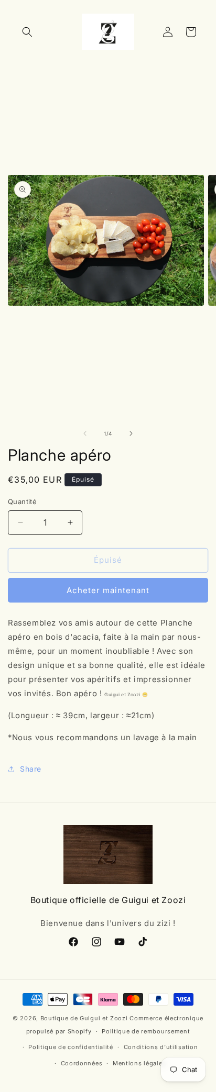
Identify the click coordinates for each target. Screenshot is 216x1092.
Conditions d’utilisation (161, 1047)
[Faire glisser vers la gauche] (84, 433)
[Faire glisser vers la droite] (131, 433)
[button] (27, 31)
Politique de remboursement (146, 1031)
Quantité (22, 501)
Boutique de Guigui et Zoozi (84, 1018)
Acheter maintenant (108, 590)
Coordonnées (82, 1063)
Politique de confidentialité (70, 1047)
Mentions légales (139, 1063)
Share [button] (30, 768)
